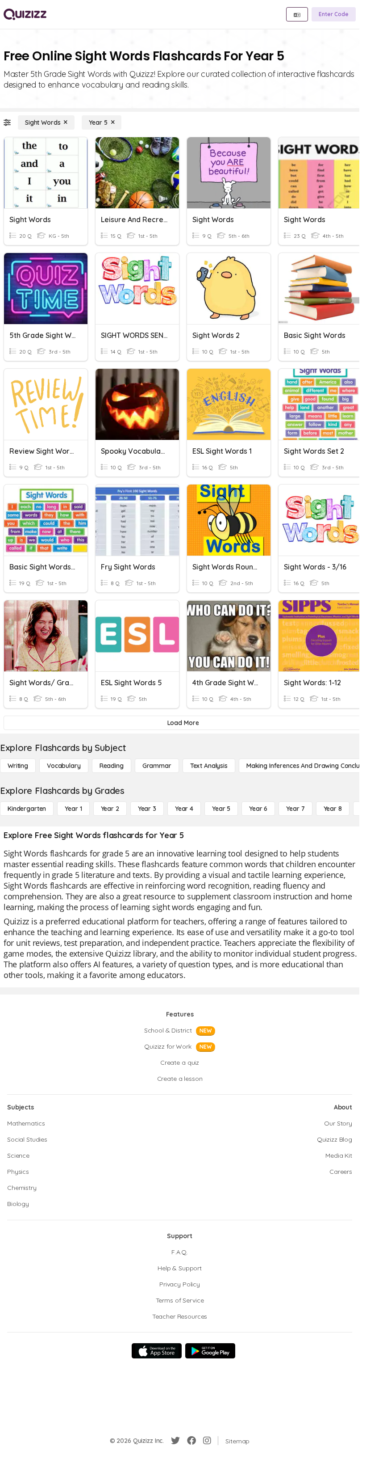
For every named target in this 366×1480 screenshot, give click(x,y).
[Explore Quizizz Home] (25, 14)
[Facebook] (191, 1441)
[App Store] (157, 1350)
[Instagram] (207, 1441)
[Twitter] (175, 1441)
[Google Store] (210, 1350)
